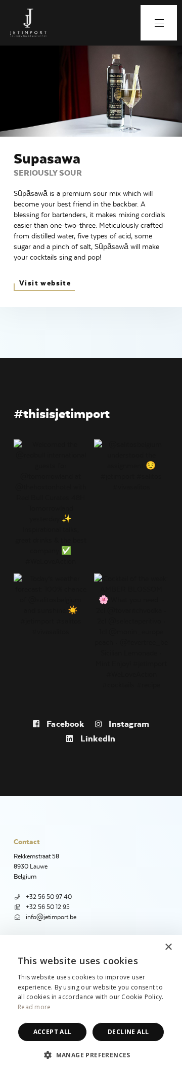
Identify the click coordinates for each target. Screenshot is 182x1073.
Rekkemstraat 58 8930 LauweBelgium (36, 866)
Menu (159, 22)
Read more (34, 1007)
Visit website (45, 283)
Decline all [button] (128, 1031)
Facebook (64, 724)
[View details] (51, 502)
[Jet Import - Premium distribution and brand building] (28, 23)
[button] (91, 1055)
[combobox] (147, 947)
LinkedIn (96, 738)
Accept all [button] (52, 1031)
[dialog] (91, 1004)
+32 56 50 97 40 (49, 896)
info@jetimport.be (51, 917)
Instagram (128, 724)
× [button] (168, 947)
